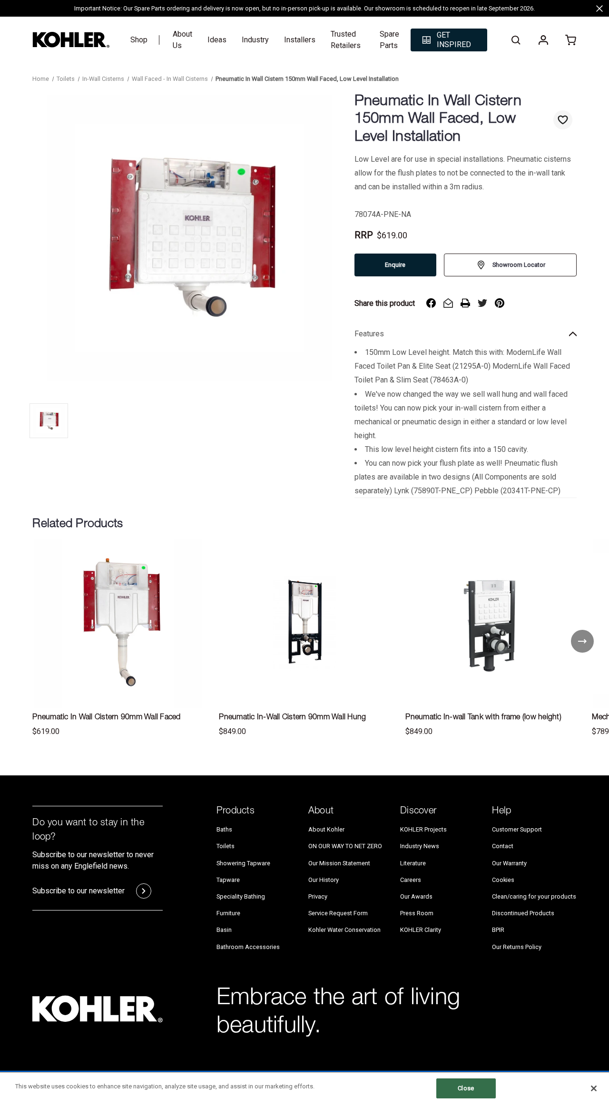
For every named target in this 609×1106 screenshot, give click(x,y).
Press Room (416, 913)
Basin (224, 929)
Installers (299, 39)
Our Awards (416, 896)
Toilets (225, 846)
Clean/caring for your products (534, 896)
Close (466, 1088)
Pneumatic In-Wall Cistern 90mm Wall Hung (292, 718)
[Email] (448, 303)
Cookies (503, 879)
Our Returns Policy (516, 946)
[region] (304, 1089)
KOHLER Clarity (420, 929)
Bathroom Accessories (248, 946)
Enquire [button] (395, 264)
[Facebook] (431, 303)
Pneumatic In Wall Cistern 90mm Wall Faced (106, 718)
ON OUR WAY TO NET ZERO (345, 846)
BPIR (498, 929)
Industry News (419, 846)
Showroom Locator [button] (518, 264)
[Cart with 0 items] (571, 40)
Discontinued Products (523, 913)
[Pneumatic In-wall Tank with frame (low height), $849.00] (491, 623)
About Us (182, 39)
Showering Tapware (243, 863)
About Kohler (326, 829)
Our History (323, 879)
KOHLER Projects (423, 829)
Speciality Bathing (240, 896)
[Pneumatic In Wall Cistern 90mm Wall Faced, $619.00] (118, 623)
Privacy (317, 896)
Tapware (228, 879)
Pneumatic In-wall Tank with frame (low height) (483, 718)
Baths (224, 829)
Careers (410, 879)
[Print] (465, 303)
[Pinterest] (499, 303)
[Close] (593, 1088)
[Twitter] (482, 303)
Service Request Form (338, 913)
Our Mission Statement (339, 863)
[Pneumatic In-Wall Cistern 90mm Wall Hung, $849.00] (304, 623)
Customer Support (517, 829)
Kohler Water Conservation (344, 929)
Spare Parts (389, 39)
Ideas (216, 39)
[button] (449, 40)
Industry (255, 39)
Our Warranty (509, 863)
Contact (502, 846)
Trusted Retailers (346, 39)
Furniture (228, 913)
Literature (413, 863)
